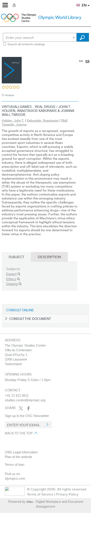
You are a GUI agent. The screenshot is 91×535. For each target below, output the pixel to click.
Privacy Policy (67, 494)
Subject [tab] (16, 256)
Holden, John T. (13, 120)
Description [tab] (49, 256)
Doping (12, 283)
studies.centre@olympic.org (25, 400)
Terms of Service (40, 494)
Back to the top (18, 433)
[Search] (18, 274)
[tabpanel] (45, 191)
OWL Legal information (21, 452)
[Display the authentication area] (15, 5)
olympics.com (15, 478)
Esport (11, 273)
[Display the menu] (5, 5)
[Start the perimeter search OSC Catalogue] (82, 37)
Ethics (11, 278)
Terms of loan (14, 464)
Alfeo (29, 502)
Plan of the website (18, 457)
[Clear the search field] (74, 37)
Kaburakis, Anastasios (43, 120)
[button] (12, 70)
